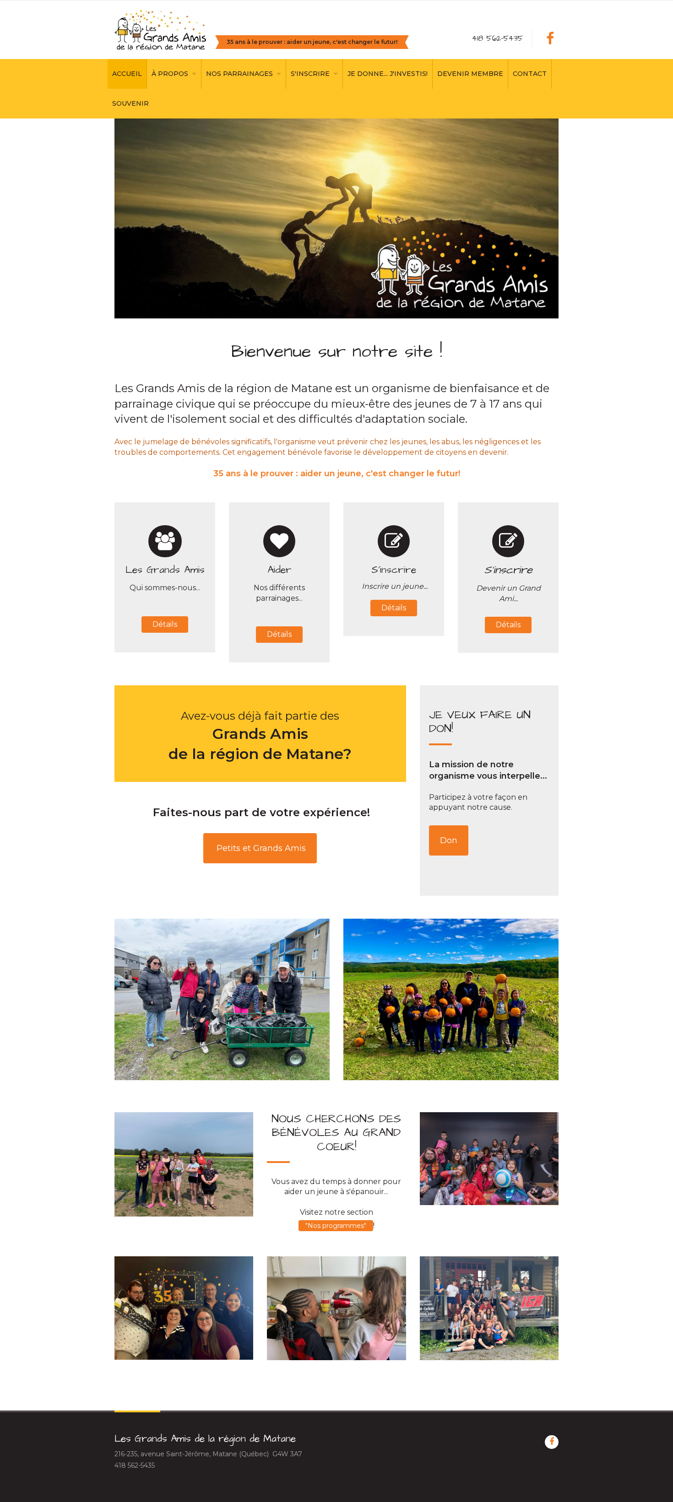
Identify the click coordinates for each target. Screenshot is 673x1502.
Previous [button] (143, 218)
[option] (336, 218)
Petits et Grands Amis (260, 848)
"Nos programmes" (335, 1226)
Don (448, 840)
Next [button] (529, 218)
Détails (164, 624)
